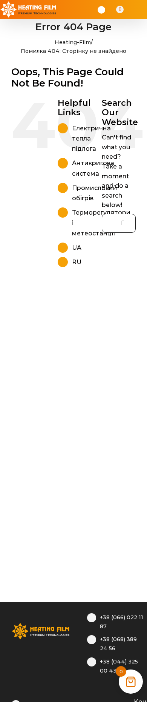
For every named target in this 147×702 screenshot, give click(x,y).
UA (76, 247)
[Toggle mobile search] (130, 9)
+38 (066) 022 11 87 (121, 622)
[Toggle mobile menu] (140, 9)
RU (76, 262)
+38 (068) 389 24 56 (118, 644)
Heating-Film (73, 42)
